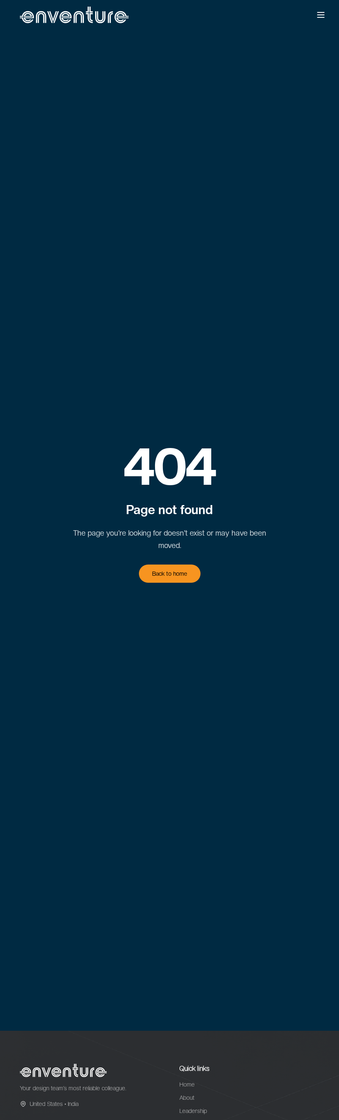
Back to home (169, 573)
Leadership (193, 1111)
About (186, 1097)
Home (187, 1084)
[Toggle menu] (321, 15)
